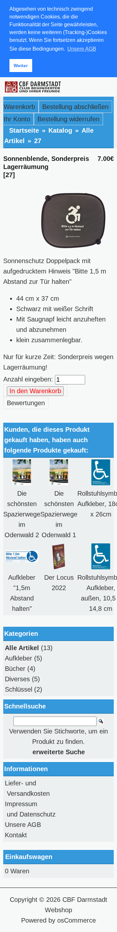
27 (37, 140)
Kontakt (16, 835)
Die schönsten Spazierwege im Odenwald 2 (21, 514)
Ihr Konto (17, 119)
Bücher (15, 668)
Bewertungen (26, 402)
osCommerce (76, 920)
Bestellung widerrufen (68, 119)
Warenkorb (19, 106)
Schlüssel (18, 689)
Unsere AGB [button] (81, 49)
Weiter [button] (21, 65)
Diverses (17, 679)
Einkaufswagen (28, 856)
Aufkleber (18, 658)
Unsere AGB (23, 824)
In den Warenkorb (35, 390)
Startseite (24, 130)
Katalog (60, 130)
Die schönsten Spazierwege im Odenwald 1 (58, 514)
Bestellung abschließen (75, 106)
